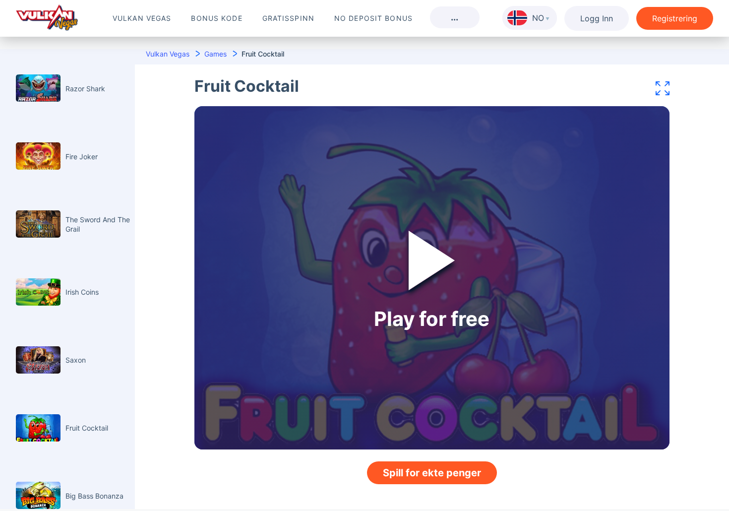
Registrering (674, 18)
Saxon (75, 360)
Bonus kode (216, 18)
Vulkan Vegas (142, 18)
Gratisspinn (288, 18)
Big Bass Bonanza (94, 496)
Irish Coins (82, 292)
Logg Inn (596, 18)
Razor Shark (85, 88)
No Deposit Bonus (373, 18)
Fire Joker (81, 156)
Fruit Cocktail (86, 428)
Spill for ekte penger (432, 473)
